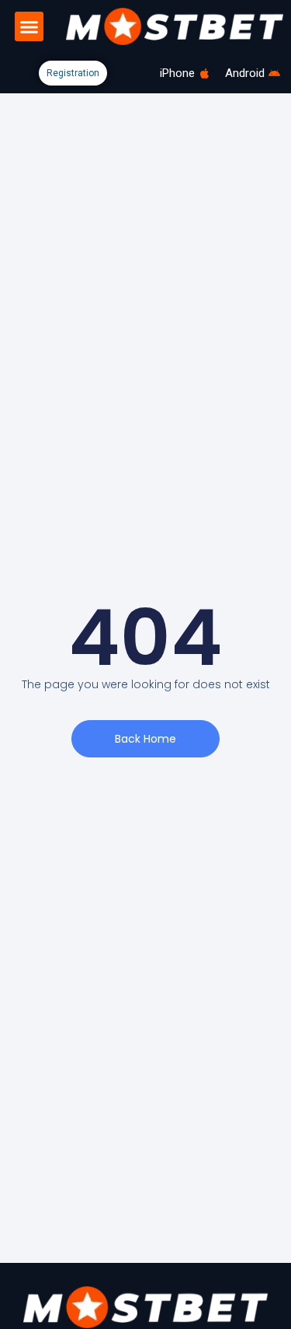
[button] (29, 26)
